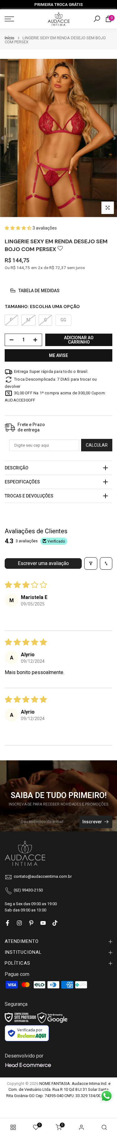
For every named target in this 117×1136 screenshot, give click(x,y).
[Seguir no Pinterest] (31, 923)
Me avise (58, 355)
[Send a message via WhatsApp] (106, 1096)
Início (9, 38)
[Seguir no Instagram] (19, 923)
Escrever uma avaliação (43, 563)
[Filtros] (90, 563)
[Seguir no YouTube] (43, 923)
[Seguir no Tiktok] (55, 923)
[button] (18, 228)
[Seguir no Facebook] (7, 923)
